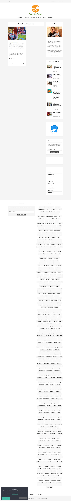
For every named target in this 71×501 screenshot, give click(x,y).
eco (44, 305)
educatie (56, 307)
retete (53, 440)
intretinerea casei (41, 342)
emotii (47, 312)
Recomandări (15, 42)
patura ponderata (47, 412)
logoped (47, 384)
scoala (39, 452)
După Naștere (26, 17)
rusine (52, 447)
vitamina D (59, 482)
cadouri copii (46, 244)
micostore (44, 393)
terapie (44, 468)
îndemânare (49, 487)
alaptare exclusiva (40, 223)
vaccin (57, 475)
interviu (60, 340)
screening (49, 452)
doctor (45, 302)
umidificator (53, 473)
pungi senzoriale (48, 431)
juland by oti (47, 377)
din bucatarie (54, 300)
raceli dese (46, 433)
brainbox (39, 239)
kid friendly (53, 377)
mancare (54, 386)
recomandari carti (43, 438)
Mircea (59, 393)
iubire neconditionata (57, 342)
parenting (41, 410)
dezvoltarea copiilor (41, 298)
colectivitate (41, 267)
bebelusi (59, 232)
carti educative (49, 260)
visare (54, 482)
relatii (48, 440)
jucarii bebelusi (42, 368)
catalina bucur (46, 265)
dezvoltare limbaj (41, 300)
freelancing (45, 321)
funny (60, 321)
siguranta (47, 454)
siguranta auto (54, 454)
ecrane (59, 305)
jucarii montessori (41, 372)
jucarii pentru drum (49, 372)
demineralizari (53, 291)
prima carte (43, 426)
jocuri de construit (48, 361)
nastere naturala (56, 400)
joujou (38, 365)
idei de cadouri (40, 333)
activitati (42, 211)
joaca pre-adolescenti (40, 356)
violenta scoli (48, 482)
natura (50, 403)
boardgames (47, 237)
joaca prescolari (49, 356)
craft (52, 279)
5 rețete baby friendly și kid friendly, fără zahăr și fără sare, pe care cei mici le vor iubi (57, 106)
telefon (39, 468)
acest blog (53, 209)
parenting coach (47, 410)
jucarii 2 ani (48, 365)
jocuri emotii (53, 363)
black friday (41, 237)
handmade (42, 330)
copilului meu (53, 272)
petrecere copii (49, 414)
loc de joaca (41, 384)
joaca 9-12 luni (49, 351)
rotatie (48, 447)
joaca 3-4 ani (59, 347)
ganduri (39, 326)
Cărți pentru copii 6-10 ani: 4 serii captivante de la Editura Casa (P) (16, 46)
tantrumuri (46, 466)
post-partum (59, 419)
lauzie (54, 379)
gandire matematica (57, 323)
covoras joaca (44, 277)
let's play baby (49, 382)
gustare (58, 328)
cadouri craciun (53, 244)
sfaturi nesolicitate (40, 454)
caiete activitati (46, 246)
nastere (41, 400)
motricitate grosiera (54, 398)
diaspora (48, 300)
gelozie (51, 326)
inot (59, 337)
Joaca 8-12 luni (42, 351)
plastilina (53, 419)
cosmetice (46, 274)
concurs (46, 267)
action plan (59, 209)
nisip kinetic (55, 403)
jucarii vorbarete (40, 377)
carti (51, 253)
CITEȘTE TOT (11, 58)
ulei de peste (47, 473)
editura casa (43, 307)
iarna (54, 330)
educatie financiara (50, 309)
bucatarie (45, 239)
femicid (44, 316)
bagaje (50, 232)
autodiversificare (57, 230)
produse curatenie (50, 426)
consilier (52, 267)
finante (40, 319)
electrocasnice (41, 312)
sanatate (58, 447)
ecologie (48, 305)
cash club (40, 265)
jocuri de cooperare (56, 361)
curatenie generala (51, 286)
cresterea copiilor (52, 281)
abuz (48, 209)
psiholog (49, 428)
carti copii (50, 258)
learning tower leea (42, 382)
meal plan (59, 389)
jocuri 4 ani (52, 358)
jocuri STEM (59, 363)
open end (39, 407)
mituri (40, 396)
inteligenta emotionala (53, 340)
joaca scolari (55, 356)
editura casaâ (50, 307)
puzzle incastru (40, 433)
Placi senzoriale (40, 419)
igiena (52, 333)
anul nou (53, 225)
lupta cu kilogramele (41, 386)
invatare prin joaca (49, 342)
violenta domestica (41, 482)
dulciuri (59, 302)
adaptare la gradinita (50, 218)
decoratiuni (40, 291)
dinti (59, 300)
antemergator (40, 225)
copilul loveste (46, 272)
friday (50, 321)
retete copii (58, 440)
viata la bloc (47, 480)
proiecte (56, 426)
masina (59, 386)
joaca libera (58, 354)
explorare (44, 314)
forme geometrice (53, 319)
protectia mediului (42, 428)
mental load (58, 391)
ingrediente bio (59, 335)
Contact (59, 1)
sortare (40, 459)
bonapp (58, 237)
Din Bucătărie (38, 17)
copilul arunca (39, 272)
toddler (59, 468)
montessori (57, 396)
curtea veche (46, 288)
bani (55, 232)
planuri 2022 (47, 419)
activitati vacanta (49, 216)
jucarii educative (42, 370)
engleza (39, 314)
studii (60, 461)
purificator (55, 431)
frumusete (56, 321)
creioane (57, 279)
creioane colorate (40, 281)
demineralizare (46, 291)
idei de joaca (47, 333)
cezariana (52, 265)
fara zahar (59, 314)
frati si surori (39, 321)
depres (39, 293)
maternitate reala (53, 389)
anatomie (55, 223)
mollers (45, 396)
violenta (59, 480)
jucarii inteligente (50, 370)
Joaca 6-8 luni (56, 349)
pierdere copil (56, 414)
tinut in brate (54, 468)
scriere (54, 452)
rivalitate (52, 445)
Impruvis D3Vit (58, 333)
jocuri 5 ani (58, 358)
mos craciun (39, 398)
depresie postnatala (51, 293)
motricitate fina (46, 398)
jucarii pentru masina (57, 372)
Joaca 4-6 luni (49, 349)
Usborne (42, 475)
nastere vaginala (44, 403)
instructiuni (40, 340)
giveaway (47, 328)
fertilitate (49, 316)
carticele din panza (43, 258)
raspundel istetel (53, 433)
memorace (46, 391)
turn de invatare (40, 473)
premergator (45, 424)
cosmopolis (60, 274)
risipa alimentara (46, 445)
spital (45, 459)
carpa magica (41, 253)
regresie (53, 438)
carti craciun (43, 260)
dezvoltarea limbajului (50, 298)
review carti (53, 442)
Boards (53, 237)
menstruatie (52, 391)
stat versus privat (57, 459)
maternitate (46, 389)
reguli (58, 438)
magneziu (49, 386)
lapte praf (49, 379)
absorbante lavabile (41, 209)
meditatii (40, 391)
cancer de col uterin (42, 251)
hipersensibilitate (49, 330)
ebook (40, 305)
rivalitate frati (58, 445)
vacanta (47, 475)
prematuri (39, 424)
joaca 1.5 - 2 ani (58, 344)
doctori (50, 302)
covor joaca (42, 279)
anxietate (59, 225)
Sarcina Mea (20, 17)
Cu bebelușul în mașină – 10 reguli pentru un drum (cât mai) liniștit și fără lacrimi (57, 68)
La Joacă (44, 17)
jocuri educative (46, 363)
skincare (60, 454)
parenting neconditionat (56, 410)
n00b (61, 398)
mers (39, 393)
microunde (50, 393)
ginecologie (42, 328)
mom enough (51, 396)
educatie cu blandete (41, 309)
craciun (48, 279)
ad (60, 216)
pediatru (58, 412)
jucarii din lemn (57, 368)
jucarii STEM (50, 375)
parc (60, 407)
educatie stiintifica (58, 309)
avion (39, 232)
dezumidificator (50, 295)
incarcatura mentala (40, 335)
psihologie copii (40, 431)
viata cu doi (40, 480)
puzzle (59, 431)
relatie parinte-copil (42, 440)
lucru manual (57, 384)
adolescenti (58, 218)
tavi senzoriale (52, 466)
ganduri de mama (45, 326)
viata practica (53, 480)
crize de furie (59, 281)
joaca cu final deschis (50, 354)
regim (49, 438)
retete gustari (41, 442)
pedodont (43, 414)
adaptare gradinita (42, 218)
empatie (58, 312)
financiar (60, 316)
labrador (38, 379)
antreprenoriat (47, 225)
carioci (59, 251)
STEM (38, 461)
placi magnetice (58, 417)
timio (48, 468)
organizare (45, 407)
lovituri (51, 384)
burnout (59, 239)
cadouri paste (39, 246)
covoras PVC (59, 277)
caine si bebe (59, 246)
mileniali (55, 393)
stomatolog (49, 461)
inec (54, 335)
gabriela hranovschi (42, 323)
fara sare (54, 314)
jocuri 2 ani (41, 358)
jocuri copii (41, 361)
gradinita (53, 328)
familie (49, 314)
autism (51, 230)
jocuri (61, 356)
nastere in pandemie (48, 400)
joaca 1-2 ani (51, 344)
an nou (60, 223)
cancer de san (49, 251)
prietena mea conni (58, 424)
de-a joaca (60, 288)
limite (59, 382)
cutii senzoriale (53, 288)
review (47, 442)
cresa (46, 281)
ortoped (50, 407)
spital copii (50, 459)
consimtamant (58, 267)
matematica (40, 389)
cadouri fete (60, 244)
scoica (44, 452)
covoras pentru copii (51, 277)
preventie (51, 424)
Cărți (10, 42)
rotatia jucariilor (42, 447)
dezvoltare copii (58, 298)
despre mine (59, 293)
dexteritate (43, 295)
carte (47, 253)
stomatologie (55, 461)
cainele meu (53, 246)
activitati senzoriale (41, 216)
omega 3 (59, 405)
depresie (44, 293)
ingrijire (48, 337)
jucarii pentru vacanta (43, 375)
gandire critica (49, 323)
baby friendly (45, 232)
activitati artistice (49, 211)
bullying (50, 239)
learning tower (59, 379)
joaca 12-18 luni (42, 354)
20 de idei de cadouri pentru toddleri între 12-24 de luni (57, 114)
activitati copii (56, 211)
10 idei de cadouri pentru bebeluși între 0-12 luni (57, 76)
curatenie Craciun (43, 286)
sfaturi (59, 452)
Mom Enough (50, 17)
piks (47, 417)
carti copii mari (56, 258)
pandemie (56, 407)
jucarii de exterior (50, 368)
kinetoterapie (59, 377)
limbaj (55, 382)
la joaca (43, 379)
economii (54, 305)
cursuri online (39, 288)
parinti (40, 412)
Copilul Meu (32, 17)
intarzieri (45, 340)
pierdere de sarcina (41, 417)
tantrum (40, 466)
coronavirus (59, 272)
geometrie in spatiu (58, 326)
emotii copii (53, 312)
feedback (39, 316)
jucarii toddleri (57, 375)
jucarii (43, 365)
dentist (59, 291)
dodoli (55, 302)
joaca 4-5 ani (42, 349)
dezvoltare (56, 295)
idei (58, 330)
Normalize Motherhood (42, 405)
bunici (55, 239)
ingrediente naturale (42, 337)
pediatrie (53, 412)
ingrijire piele (54, 337)
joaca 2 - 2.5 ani (40, 347)
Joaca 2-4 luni (53, 347)
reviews (58, 442)
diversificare (40, 302)
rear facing (60, 433)
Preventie (49, 185)
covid (38, 277)
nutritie (54, 405)
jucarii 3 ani (54, 365)
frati (59, 319)
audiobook (46, 230)
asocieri (40, 230)
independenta (48, 335)
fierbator (55, 316)
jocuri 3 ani (47, 358)
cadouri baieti (39, 244)
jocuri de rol (39, 363)
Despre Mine (53, 1)
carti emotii (56, 260)
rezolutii (39, 445)
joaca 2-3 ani (46, 347)
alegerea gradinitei (48, 223)
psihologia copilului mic (56, 428)
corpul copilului (40, 274)
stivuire (43, 461)
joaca (39, 344)
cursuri (57, 286)
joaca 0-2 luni (45, 344)
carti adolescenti (57, 253)
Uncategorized (50, 192)
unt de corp (59, 473)
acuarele (56, 216)
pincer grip (52, 417)
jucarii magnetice (57, 370)
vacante (52, 475)
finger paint (46, 319)
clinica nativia (58, 265)
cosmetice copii (53, 274)
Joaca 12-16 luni (57, 351)
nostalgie (49, 405)
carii (55, 251)
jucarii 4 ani (60, 365)
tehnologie (59, 466)
